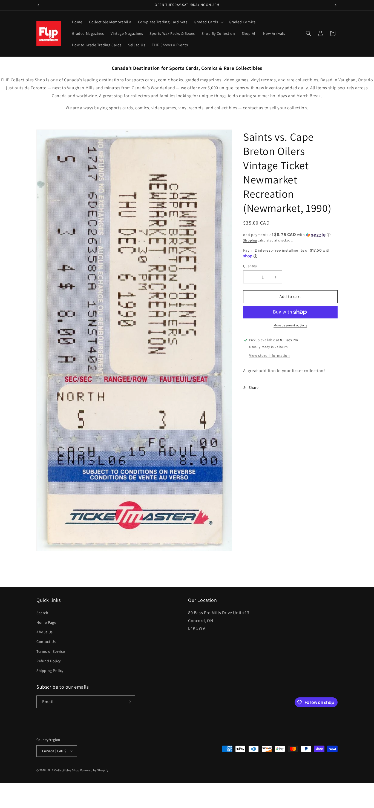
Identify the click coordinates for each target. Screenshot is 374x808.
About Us (44, 631)
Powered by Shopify (94, 770)
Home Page (46, 622)
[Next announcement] (336, 5)
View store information (269, 355)
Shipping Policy (50, 670)
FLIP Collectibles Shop (63, 770)
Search (42, 612)
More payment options (290, 325)
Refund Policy (48, 660)
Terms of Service (50, 651)
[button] (208, 22)
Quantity (250, 266)
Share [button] (254, 387)
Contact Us (46, 641)
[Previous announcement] (38, 5)
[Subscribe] (129, 701)
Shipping (250, 240)
